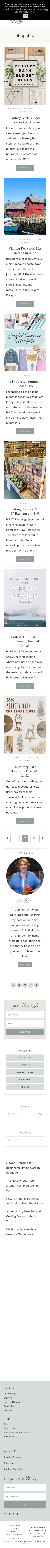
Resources (9, 1436)
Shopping (29, 109)
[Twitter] (13, 1514)
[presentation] (25, 76)
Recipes (25, 1087)
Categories (9, 1428)
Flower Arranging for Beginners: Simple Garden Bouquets (23, 1168)
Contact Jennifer (14, 1535)
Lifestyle (36, 239)
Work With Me (13, 1525)
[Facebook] (9, 1514)
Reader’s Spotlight (13, 1469)
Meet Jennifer (11, 1451)
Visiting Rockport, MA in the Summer (25, 250)
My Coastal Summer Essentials (25, 383)
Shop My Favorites (13, 1457)
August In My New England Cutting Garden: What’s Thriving (23, 1216)
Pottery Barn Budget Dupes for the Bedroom (25, 119)
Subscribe (9, 1463)
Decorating (25, 1058)
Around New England (19, 239)
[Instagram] (5, 1514)
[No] (47, 10)
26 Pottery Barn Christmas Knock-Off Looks (25, 771)
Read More (26, 169)
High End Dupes (15, 109)
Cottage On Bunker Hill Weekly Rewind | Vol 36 (25, 641)
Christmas (16, 758)
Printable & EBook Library (17, 1432)
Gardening (25, 1080)
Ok (25, 16)
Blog (6, 1424)
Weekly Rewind (25, 631)
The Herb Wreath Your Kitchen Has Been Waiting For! (22, 1185)
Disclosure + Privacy (14, 1530)
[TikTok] (17, 1514)
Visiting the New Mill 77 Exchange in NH (25, 511)
